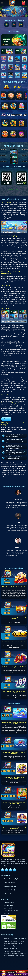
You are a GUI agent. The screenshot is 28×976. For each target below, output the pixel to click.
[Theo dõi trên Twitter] (10, 871)
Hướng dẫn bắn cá (9, 904)
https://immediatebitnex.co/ (17, 940)
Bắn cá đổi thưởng (6, 202)
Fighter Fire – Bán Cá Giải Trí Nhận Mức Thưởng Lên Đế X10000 (14, 829)
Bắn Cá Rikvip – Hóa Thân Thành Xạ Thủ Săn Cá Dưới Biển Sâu (14, 669)
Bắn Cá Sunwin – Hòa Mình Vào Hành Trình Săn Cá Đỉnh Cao (14, 589)
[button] (2, 3)
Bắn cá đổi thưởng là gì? (11, 880)
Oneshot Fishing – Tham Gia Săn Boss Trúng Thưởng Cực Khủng (14, 804)
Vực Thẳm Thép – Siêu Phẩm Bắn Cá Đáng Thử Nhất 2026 (14, 754)
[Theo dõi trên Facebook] (2, 871)
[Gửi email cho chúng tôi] (14, 871)
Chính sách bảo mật (9, 884)
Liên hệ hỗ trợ (8, 895)
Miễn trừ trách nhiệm (10, 891)
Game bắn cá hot (9, 909)
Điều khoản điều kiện (10, 888)
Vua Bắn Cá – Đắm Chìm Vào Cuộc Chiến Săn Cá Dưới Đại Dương (14, 724)
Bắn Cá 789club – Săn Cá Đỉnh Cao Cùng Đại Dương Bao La (14, 694)
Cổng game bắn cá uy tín (11, 912)
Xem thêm (7, 419)
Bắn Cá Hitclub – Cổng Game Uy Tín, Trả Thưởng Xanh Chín (14, 619)
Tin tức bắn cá (8, 915)
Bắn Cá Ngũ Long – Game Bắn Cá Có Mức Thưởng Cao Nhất (14, 779)
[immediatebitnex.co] (12, 3)
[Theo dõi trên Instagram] (6, 871)
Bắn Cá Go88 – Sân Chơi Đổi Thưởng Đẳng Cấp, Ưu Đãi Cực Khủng (14, 644)
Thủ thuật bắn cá (9, 907)
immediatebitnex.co (7, 861)
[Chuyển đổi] (24, 435)
